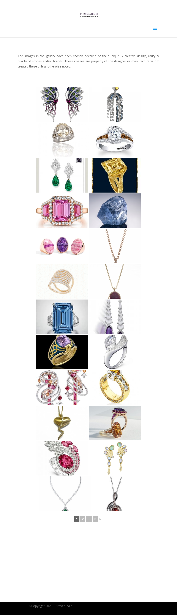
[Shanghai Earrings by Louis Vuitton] (62, 387)
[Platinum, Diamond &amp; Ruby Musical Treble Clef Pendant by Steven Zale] (114, 493)
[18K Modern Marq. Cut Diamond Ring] (115, 352)
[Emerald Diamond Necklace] (65, 493)
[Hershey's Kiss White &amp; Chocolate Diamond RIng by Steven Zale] (115, 140)
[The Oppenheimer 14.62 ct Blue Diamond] (62, 317)
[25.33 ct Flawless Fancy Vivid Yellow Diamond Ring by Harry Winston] (115, 175)
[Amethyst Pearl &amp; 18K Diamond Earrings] (115, 317)
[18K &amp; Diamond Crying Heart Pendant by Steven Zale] (62, 423)
